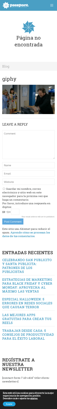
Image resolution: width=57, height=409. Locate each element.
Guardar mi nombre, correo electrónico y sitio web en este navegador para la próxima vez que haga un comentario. (25, 194)
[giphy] (28, 86)
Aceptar (9, 404)
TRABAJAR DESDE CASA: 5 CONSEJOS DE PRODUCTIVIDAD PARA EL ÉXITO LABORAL (28, 334)
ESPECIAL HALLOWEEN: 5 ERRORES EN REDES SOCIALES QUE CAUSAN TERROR (27, 303)
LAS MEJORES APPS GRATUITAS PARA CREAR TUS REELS (27, 319)
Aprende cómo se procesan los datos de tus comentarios (26, 234)
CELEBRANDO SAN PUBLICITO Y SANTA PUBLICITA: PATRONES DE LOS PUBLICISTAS (27, 266)
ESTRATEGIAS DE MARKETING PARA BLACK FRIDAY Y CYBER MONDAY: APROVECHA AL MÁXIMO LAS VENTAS (27, 285)
